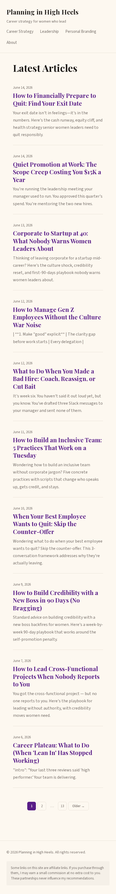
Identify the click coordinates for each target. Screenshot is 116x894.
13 (62, 806)
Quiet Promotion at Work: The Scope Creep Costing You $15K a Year (57, 172)
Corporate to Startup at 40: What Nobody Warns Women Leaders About (52, 240)
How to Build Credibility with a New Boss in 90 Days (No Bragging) (55, 600)
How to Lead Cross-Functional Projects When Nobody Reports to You (56, 676)
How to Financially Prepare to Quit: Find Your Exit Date (54, 99)
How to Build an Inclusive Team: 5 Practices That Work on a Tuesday (57, 447)
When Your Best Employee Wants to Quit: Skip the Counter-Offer (49, 524)
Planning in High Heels (42, 12)
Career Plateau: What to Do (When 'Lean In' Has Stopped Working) (52, 752)
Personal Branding (80, 31)
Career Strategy (19, 31)
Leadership (49, 31)
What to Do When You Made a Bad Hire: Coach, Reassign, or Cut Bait (54, 378)
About (11, 42)
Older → (78, 806)
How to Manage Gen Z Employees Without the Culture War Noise (57, 317)
